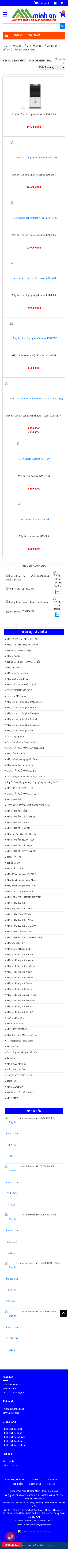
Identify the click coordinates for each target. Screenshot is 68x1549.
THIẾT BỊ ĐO (13, 862)
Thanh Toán (35, 1483)
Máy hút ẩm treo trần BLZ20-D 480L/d (38, 1166)
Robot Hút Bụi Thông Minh (20, 1040)
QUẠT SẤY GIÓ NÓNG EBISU (21, 770)
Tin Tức (51, 1483)
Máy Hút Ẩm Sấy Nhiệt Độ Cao (21, 834)
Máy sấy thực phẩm (16, 753)
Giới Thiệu (52, 1479)
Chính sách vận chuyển (14, 1437)
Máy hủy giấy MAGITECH (19, 908)
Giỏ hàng (44, 3)
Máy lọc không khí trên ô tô (20, 1012)
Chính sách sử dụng (12, 1433)
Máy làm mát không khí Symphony (23, 725)
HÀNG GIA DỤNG (15, 1018)
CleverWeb (48, 1545)
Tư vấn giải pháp (11, 1413)
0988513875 (27, 588)
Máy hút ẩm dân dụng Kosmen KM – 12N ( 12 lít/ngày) (34, 415)
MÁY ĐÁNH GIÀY (16, 1087)
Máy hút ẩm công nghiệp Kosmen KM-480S (34, 295)
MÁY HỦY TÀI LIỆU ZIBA (20, 920)
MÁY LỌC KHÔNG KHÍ (18, 949)
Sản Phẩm (18, 1483)
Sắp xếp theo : (60, 61)
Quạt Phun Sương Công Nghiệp (22, 742)
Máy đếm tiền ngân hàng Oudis (21, 885)
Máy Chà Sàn (13, 667)
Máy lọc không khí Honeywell (21, 994)
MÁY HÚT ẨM (21, 46)
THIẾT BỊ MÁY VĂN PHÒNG (21, 1092)
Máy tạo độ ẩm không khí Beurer (22, 644)
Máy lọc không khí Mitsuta (20, 960)
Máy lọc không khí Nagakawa (21, 966)
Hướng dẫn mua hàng (13, 1409)
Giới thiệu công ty (12, 1384)
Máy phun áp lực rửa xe (18, 673)
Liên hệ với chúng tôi (13, 1392)
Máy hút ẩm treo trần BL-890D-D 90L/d (38, 1311)
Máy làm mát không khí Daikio (21, 707)
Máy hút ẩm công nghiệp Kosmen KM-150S (34, 174)
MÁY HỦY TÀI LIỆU (17, 903)
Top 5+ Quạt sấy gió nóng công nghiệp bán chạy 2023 (32, 782)
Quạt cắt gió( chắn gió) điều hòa (22, 1052)
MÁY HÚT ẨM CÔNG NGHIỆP (22, 851)
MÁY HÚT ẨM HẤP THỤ (19, 828)
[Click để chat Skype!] (57, 579)
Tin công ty (8, 1461)
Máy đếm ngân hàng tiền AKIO (21, 874)
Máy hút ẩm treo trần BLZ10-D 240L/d (38, 1214)
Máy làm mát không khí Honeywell (23, 713)
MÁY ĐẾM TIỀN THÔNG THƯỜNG (24, 897)
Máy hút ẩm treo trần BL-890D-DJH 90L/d (40, 1263)
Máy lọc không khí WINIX (19, 971)
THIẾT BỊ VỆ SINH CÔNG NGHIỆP (23, 661)
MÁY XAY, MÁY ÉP (16, 1063)
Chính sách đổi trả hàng (14, 1445)
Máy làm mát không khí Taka (21, 730)
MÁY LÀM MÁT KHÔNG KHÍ (21, 684)
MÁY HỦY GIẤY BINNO (19, 914)
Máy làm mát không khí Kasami (22, 719)
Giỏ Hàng (35, 1479)
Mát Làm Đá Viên (15, 1023)
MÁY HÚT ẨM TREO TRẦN (20, 839)
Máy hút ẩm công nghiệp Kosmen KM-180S (34, 235)
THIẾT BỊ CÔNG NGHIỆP (19, 650)
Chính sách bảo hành (13, 1441)
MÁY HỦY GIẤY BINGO (19, 931)
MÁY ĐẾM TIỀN (15, 868)
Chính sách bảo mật (12, 1429)
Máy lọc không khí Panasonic (21, 1000)
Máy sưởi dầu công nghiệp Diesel (23, 759)
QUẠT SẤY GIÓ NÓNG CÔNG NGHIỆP (25, 748)
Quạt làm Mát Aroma (16, 696)
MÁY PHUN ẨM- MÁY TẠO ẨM (22, 639)
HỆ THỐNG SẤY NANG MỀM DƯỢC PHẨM (28, 805)
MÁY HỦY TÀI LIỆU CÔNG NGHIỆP (24, 937)
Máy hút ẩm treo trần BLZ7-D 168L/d (37, 1118)
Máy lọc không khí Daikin (19, 983)
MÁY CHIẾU (13, 1098)
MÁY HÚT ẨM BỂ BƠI (18, 811)
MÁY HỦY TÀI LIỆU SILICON (21, 926)
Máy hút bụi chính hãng (18, 679)
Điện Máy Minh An (14, 1479)
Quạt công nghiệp (15, 736)
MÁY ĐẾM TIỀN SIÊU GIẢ (20, 891)
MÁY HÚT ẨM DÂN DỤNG (20, 845)
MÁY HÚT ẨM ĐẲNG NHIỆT (21, 816)
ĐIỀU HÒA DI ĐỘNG (17, 1069)
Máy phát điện (14, 656)
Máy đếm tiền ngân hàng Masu (21, 880)
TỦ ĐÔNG (12, 1081)
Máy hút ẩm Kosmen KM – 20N (34, 476)
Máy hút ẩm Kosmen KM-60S (34, 536)
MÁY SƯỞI (12, 1046)
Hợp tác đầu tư (10, 1388)
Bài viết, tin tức (10, 1465)
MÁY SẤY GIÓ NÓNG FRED (20, 788)
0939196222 (27, 611)
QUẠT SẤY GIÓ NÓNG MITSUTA (23, 793)
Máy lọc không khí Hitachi (19, 989)
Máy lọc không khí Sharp (19, 1006)
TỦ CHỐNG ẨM (14, 857)
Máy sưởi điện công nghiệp (20, 765)
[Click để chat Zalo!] (57, 592)
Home (6, 46)
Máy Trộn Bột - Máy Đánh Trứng (22, 1035)
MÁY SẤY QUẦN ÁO (17, 1029)
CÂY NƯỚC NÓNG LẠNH (19, 1075)
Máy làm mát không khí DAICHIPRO (24, 701)
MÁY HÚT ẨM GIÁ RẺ (45, 46)
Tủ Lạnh (11, 1058)
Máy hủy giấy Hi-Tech (17, 943)
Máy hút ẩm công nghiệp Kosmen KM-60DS (34, 355)
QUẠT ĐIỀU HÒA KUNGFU (20, 690)
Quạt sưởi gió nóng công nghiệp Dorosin (26, 776)
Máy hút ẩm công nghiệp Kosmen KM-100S (34, 114)
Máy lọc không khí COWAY (20, 977)
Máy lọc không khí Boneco (20, 954)
